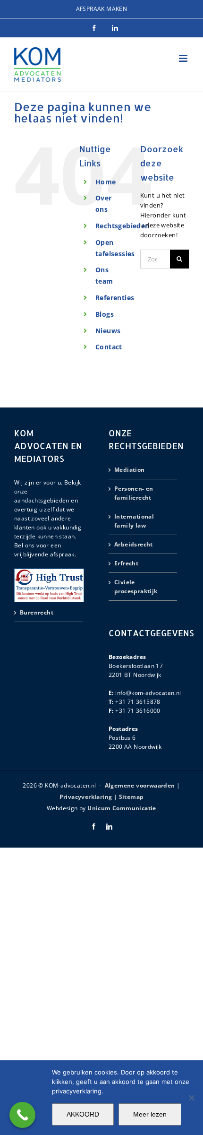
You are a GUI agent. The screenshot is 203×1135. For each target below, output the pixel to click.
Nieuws (107, 330)
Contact (108, 346)
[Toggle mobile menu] (184, 58)
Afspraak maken (101, 9)
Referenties (114, 297)
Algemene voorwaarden (140, 785)
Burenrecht (36, 612)
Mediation (129, 470)
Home (105, 181)
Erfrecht (126, 563)
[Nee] (191, 1097)
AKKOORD (83, 1114)
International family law (134, 520)
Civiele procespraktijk (136, 586)
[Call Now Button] (22, 1115)
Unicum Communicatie (121, 808)
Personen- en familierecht (133, 493)
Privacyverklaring (85, 797)
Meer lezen (150, 1114)
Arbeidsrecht (133, 544)
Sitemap (131, 797)
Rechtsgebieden (122, 225)
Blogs (104, 314)
